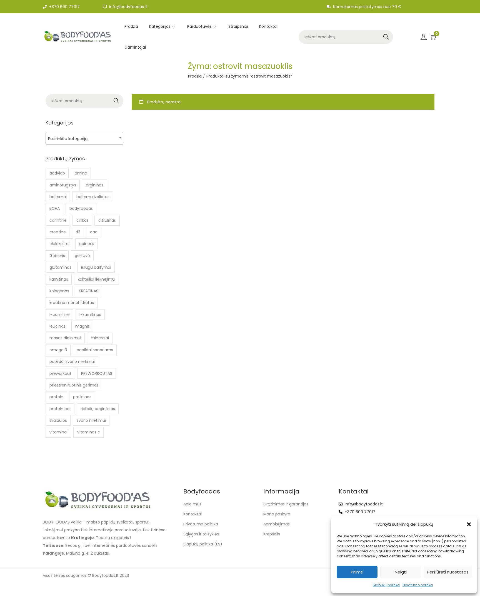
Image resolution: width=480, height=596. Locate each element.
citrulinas (107, 220)
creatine (57, 232)
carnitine (58, 220)
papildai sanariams (95, 350)
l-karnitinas (90, 314)
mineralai (100, 338)
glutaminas (60, 267)
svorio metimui (91, 420)
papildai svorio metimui (72, 361)
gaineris (86, 243)
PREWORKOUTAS (96, 373)
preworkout (60, 373)
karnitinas (58, 279)
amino (81, 173)
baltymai (58, 197)
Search (386, 37)
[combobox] (84, 138)
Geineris (57, 255)
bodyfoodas (81, 208)
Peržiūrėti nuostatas (448, 572)
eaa (94, 232)
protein (56, 397)
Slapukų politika (386, 585)
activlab (57, 173)
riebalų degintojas (98, 409)
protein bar (60, 409)
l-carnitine (59, 314)
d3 (78, 232)
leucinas (57, 326)
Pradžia (195, 76)
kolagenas (59, 291)
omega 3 (58, 350)
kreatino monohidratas (71, 302)
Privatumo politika (417, 585)
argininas (94, 185)
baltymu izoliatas (92, 197)
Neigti (401, 572)
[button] (469, 524)
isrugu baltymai (96, 267)
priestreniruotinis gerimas (74, 385)
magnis (82, 326)
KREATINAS (88, 291)
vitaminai (58, 432)
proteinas (82, 397)
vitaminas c (88, 432)
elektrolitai (59, 243)
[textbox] (84, 138)
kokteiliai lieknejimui (97, 279)
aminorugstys (62, 185)
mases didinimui (65, 338)
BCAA (54, 208)
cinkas (82, 220)
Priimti (357, 572)
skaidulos (58, 420)
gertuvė (82, 255)
